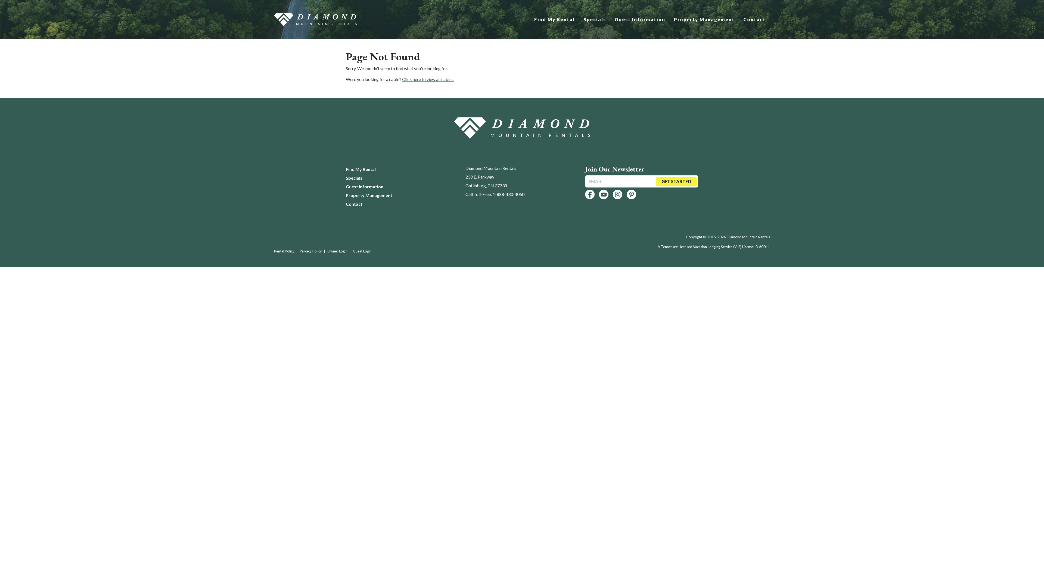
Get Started (676, 181)
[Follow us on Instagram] (617, 194)
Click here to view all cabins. (428, 79)
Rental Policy (284, 251)
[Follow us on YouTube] (603, 194)
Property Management (704, 19)
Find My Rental (554, 19)
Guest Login (362, 251)
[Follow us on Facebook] (590, 194)
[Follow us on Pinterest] (631, 194)
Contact (754, 19)
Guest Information (640, 19)
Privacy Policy (311, 251)
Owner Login (337, 251)
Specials (594, 19)
